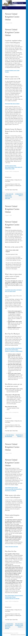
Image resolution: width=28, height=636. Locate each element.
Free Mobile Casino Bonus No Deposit (13, 290)
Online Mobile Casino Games (11, 487)
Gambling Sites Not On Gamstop (12, 598)
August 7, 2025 (9, 215)
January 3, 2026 (9, 23)
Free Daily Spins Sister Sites (11, 189)
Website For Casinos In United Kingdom (13, 351)
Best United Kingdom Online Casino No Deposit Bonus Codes (13, 167)
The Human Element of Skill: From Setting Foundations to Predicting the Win (13, 185)
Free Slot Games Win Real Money (9, 435)
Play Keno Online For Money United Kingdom (19, 625)
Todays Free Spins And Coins (11, 546)
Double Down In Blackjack (19, 435)
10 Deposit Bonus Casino (19, 194)
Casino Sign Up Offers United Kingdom (13, 348)
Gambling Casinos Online (10, 165)
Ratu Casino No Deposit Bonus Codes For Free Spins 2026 (9, 196)
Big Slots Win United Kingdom (11, 349)
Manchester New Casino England (12, 103)
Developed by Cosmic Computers (18, 634)
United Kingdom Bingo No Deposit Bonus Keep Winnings (9, 626)
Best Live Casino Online (10, 291)
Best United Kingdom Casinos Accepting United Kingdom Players (14, 596)
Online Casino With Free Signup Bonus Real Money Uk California (13, 489)
